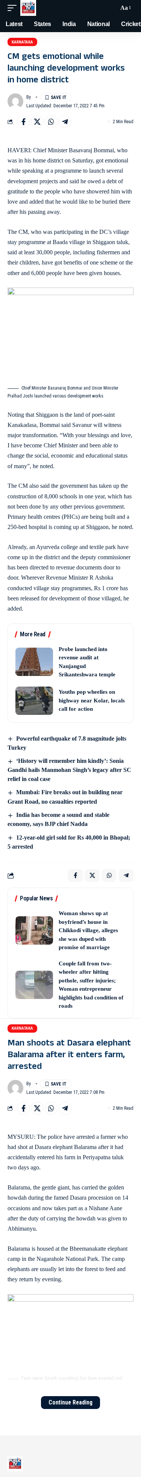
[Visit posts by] (15, 101)
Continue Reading (70, 1402)
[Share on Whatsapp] (51, 121)
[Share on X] (37, 121)
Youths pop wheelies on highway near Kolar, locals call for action (92, 700)
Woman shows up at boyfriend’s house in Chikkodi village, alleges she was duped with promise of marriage (88, 930)
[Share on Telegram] (65, 121)
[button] (14, 8)
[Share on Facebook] (23, 121)
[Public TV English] (28, 8)
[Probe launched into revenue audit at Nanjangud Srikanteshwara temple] (34, 662)
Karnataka (22, 42)
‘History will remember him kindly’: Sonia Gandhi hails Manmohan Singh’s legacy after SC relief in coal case (69, 770)
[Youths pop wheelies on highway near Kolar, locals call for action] (34, 701)
